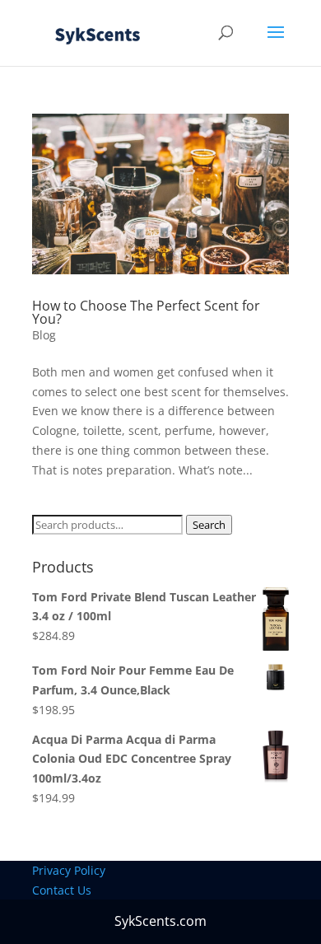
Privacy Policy (68, 870)
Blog (44, 335)
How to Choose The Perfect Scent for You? (146, 312)
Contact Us (61, 890)
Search (209, 524)
